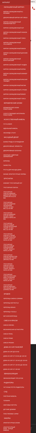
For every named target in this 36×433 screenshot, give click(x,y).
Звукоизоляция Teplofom (13, 378)
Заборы (7, 418)
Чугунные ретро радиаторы (13, 387)
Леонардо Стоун (9, 133)
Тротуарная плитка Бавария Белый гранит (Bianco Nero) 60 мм (9, 216)
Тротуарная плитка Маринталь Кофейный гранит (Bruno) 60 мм (10, 257)
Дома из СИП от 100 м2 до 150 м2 (15, 360)
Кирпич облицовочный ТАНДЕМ (15, 65)
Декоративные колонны (12, 150)
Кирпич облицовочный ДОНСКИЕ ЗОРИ (15, 53)
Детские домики (9, 409)
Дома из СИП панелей (13, 347)
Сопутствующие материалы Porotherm (14, 114)
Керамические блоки (13, 103)
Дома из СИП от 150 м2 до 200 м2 (15, 365)
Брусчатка (8, 178)
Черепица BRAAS (9, 307)
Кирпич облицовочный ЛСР (13, 28)
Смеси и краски (11, 320)
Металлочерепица (10, 316)
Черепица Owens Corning (13, 298)
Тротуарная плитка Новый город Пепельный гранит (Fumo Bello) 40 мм (10, 226)
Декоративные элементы (12, 146)
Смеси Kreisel (8, 325)
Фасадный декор (11, 137)
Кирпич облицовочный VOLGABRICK (12, 43)
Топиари (6, 400)
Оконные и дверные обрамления (10, 155)
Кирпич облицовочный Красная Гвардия (15, 80)
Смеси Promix (8, 342)
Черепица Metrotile (11, 303)
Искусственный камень (14, 119)
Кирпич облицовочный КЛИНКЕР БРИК (15, 74)
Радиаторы (9, 382)
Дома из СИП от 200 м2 (11, 369)
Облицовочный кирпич (14, 7)
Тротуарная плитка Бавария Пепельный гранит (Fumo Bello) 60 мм (9, 205)
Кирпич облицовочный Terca (14, 98)
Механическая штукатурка (13, 329)
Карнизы (6, 161)
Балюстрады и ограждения (13, 142)
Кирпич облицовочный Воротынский (12, 59)
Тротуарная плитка (10, 187)
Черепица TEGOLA (9, 311)
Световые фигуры (10, 405)
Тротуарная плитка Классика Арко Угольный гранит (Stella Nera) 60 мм (9, 277)
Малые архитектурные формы (14, 174)
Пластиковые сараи (10, 414)
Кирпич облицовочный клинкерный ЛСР (12, 22)
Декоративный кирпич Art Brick (15, 17)
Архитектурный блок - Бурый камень (9, 428)
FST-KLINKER (7, 124)
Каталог (6, 2)
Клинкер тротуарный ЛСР (12, 183)
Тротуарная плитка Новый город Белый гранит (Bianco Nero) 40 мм (8, 247)
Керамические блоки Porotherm (11, 108)
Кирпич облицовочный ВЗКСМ (14, 48)
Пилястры (7, 165)
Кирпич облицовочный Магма (14, 85)
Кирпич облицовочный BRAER (14, 94)
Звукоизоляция (11, 374)
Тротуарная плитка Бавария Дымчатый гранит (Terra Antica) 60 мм (10, 195)
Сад (5, 391)
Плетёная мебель (9, 396)
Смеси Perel (8, 334)
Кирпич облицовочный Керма (14, 69)
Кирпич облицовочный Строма (15, 90)
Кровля (7, 294)
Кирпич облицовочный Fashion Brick (15, 33)
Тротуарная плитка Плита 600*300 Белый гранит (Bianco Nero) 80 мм (8, 267)
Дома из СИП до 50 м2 (11, 351)
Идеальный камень (10, 128)
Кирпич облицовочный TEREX (14, 38)
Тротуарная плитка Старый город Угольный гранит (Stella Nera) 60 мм (9, 237)
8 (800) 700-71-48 (32, 8)
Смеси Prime (8, 338)
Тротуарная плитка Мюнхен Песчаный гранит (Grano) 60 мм (10, 287)
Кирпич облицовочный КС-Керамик (13, 12)
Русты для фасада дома (12, 169)
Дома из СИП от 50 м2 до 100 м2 (14, 356)
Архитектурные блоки (11, 423)
